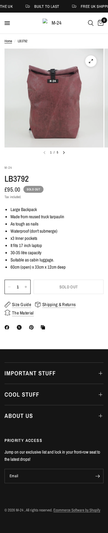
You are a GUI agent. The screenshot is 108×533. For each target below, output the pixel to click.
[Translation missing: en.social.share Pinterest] (32, 327)
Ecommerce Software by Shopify (76, 510)
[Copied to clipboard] (44, 327)
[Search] (91, 23)
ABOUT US (18, 416)
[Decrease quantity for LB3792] (9, 287)
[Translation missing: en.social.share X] (20, 327)
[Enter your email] (98, 476)
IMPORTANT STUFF (30, 373)
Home (8, 41)
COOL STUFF (21, 394)
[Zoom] (91, 61)
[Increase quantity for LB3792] (25, 287)
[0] (100, 23)
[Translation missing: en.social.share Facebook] (8, 327)
